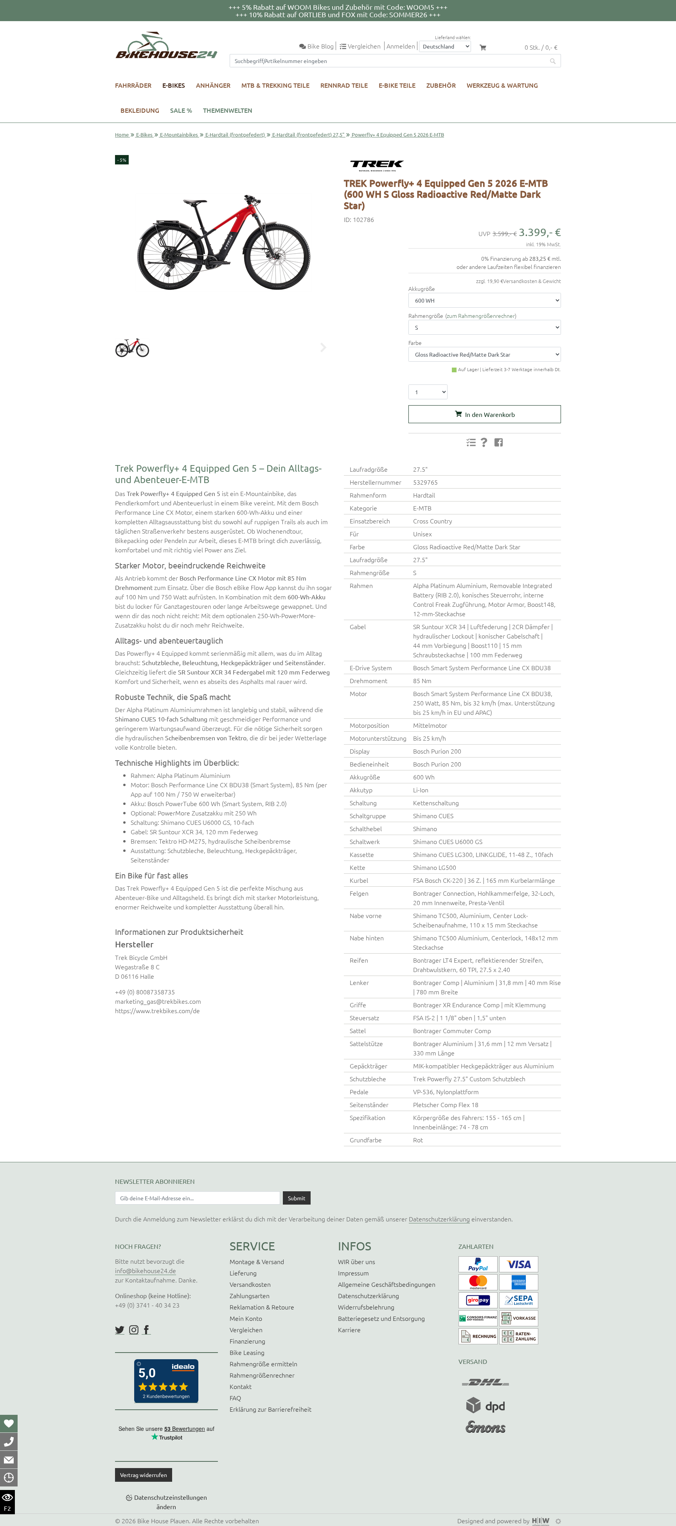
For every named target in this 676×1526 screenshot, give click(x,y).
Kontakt (241, 1386)
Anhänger (213, 85)
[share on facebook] (498, 442)
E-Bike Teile (397, 85)
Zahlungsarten (250, 1295)
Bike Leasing (247, 1352)
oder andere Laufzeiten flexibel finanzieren (509, 267)
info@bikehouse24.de (145, 1270)
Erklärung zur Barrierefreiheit (270, 1409)
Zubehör (441, 85)
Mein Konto (246, 1318)
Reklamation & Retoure (262, 1306)
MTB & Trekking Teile (275, 85)
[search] (553, 60)
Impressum (353, 1272)
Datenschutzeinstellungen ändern (170, 1501)
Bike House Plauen (163, 1520)
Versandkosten (250, 1284)
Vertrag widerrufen (143, 1474)
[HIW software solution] (541, 1520)
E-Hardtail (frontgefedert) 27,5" (308, 134)
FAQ (235, 1397)
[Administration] (558, 1520)
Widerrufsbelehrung (366, 1306)
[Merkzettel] (9, 1423)
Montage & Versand (257, 1261)
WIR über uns (356, 1261)
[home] (166, 45)
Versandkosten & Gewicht (532, 281)
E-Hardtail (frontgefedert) (235, 134)
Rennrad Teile (344, 85)
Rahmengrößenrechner (262, 1375)
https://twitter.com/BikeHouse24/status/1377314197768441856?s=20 (119, 1330)
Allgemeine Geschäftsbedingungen (386, 1284)
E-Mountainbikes (179, 134)
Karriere (349, 1329)
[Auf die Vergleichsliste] (471, 442)
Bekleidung (139, 110)
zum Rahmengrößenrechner (481, 315)
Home (122, 134)
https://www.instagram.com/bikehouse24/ (133, 1330)
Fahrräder (133, 85)
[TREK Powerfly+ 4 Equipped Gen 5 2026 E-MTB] (224, 242)
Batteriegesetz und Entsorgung (381, 1318)
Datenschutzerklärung (439, 1218)
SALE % (181, 110)
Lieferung (243, 1272)
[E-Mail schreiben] (9, 1459)
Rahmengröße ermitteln (263, 1363)
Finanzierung (247, 1341)
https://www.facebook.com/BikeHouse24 (146, 1330)
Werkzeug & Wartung (502, 85)
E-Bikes (173, 85)
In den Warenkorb (490, 414)
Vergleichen (246, 1329)
